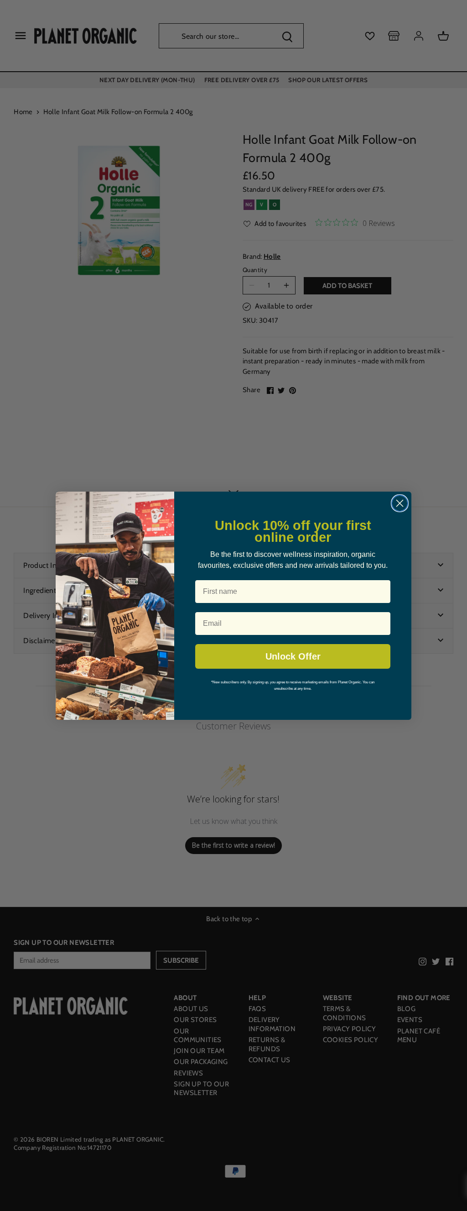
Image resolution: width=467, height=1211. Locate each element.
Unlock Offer (293, 656)
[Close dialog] (400, 503)
